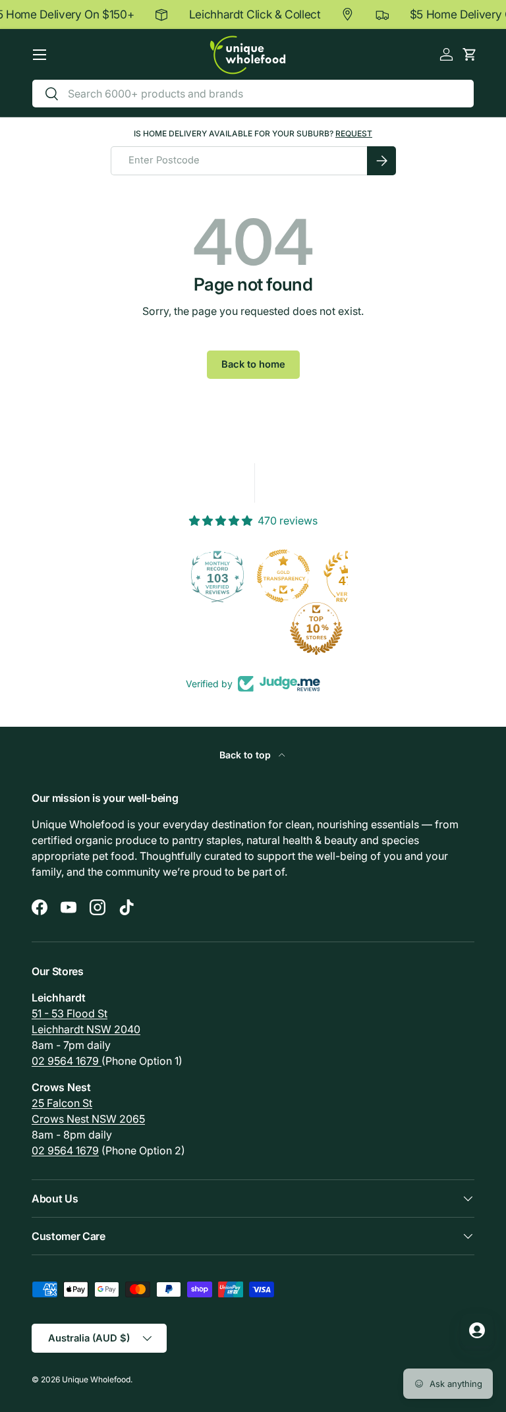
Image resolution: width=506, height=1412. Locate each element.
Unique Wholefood (96, 1379)
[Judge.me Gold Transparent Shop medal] (220, 576)
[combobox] (253, 93)
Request (353, 133)
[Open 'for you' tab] (477, 1330)
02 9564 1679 (66, 1060)
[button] (469, 54)
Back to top (246, 754)
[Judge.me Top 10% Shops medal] (253, 628)
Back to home (253, 364)
